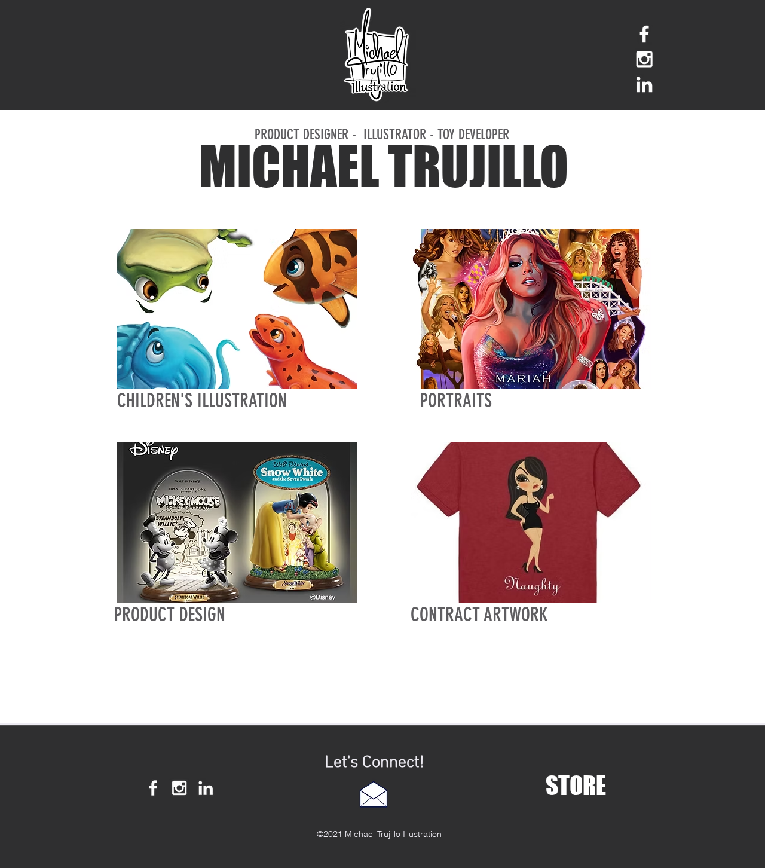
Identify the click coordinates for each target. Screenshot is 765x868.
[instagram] (644, 59)
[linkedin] (644, 84)
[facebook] (644, 34)
